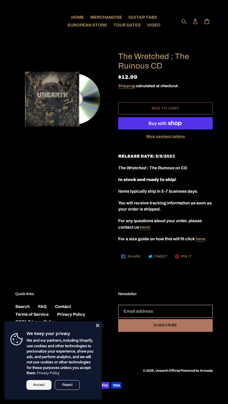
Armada (206, 371)
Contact (63, 306)
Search (22, 306)
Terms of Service (32, 314)
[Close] (97, 325)
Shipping (126, 86)
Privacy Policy (71, 314)
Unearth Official (168, 371)
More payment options (165, 136)
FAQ (42, 306)
